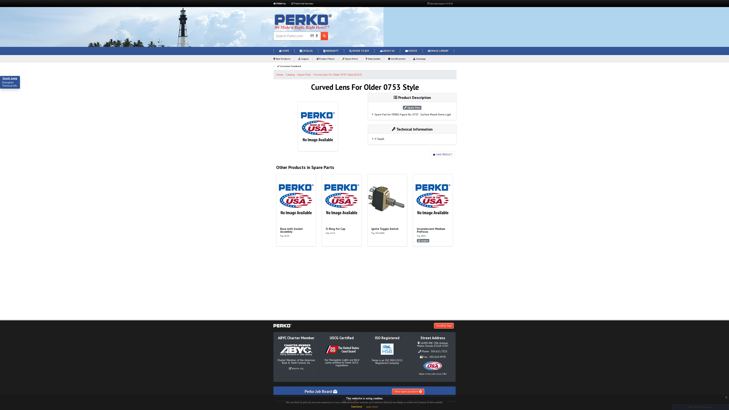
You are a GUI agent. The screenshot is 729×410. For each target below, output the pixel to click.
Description (8, 82)
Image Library (439, 51)
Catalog (307, 51)
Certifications (398, 58)
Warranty (332, 51)
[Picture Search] (311, 36)
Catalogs (420, 58)
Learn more (372, 406)
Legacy (305, 58)
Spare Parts (351, 58)
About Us (389, 51)
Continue (356, 406)
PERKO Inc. (281, 3)
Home (285, 51)
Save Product (444, 154)
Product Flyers (327, 58)
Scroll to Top (443, 325)
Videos (412, 51)
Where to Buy (360, 51)
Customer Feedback (290, 66)
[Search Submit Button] (324, 36)
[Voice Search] (316, 36)
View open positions (406, 391)
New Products (282, 58)
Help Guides (373, 58)
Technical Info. (9, 85)
